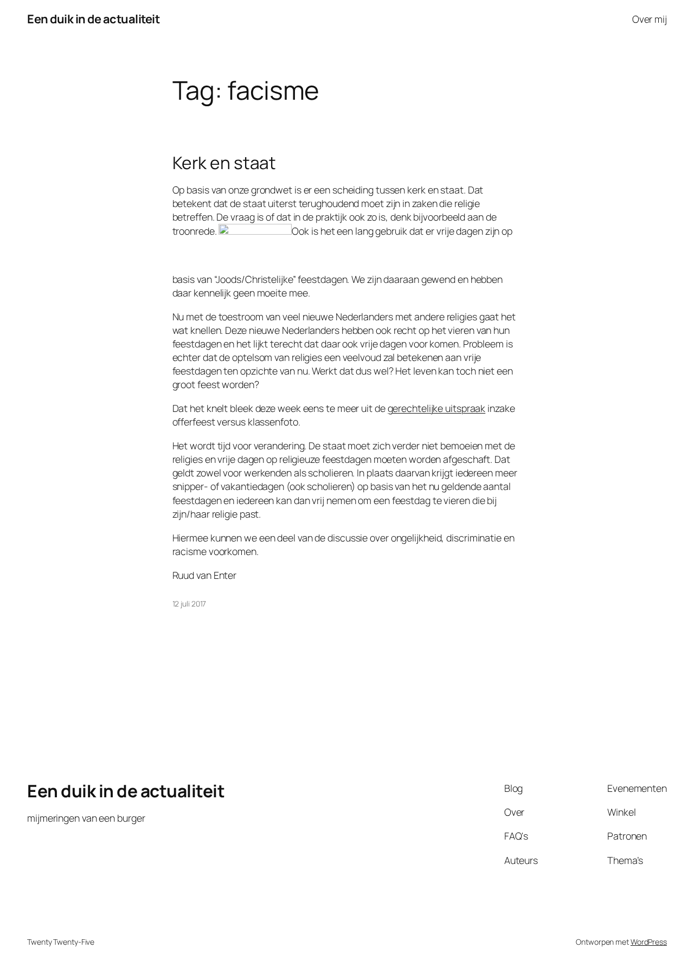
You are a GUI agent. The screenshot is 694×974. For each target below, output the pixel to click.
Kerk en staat (224, 163)
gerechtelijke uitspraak (437, 408)
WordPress (649, 942)
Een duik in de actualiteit (93, 19)
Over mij (649, 18)
